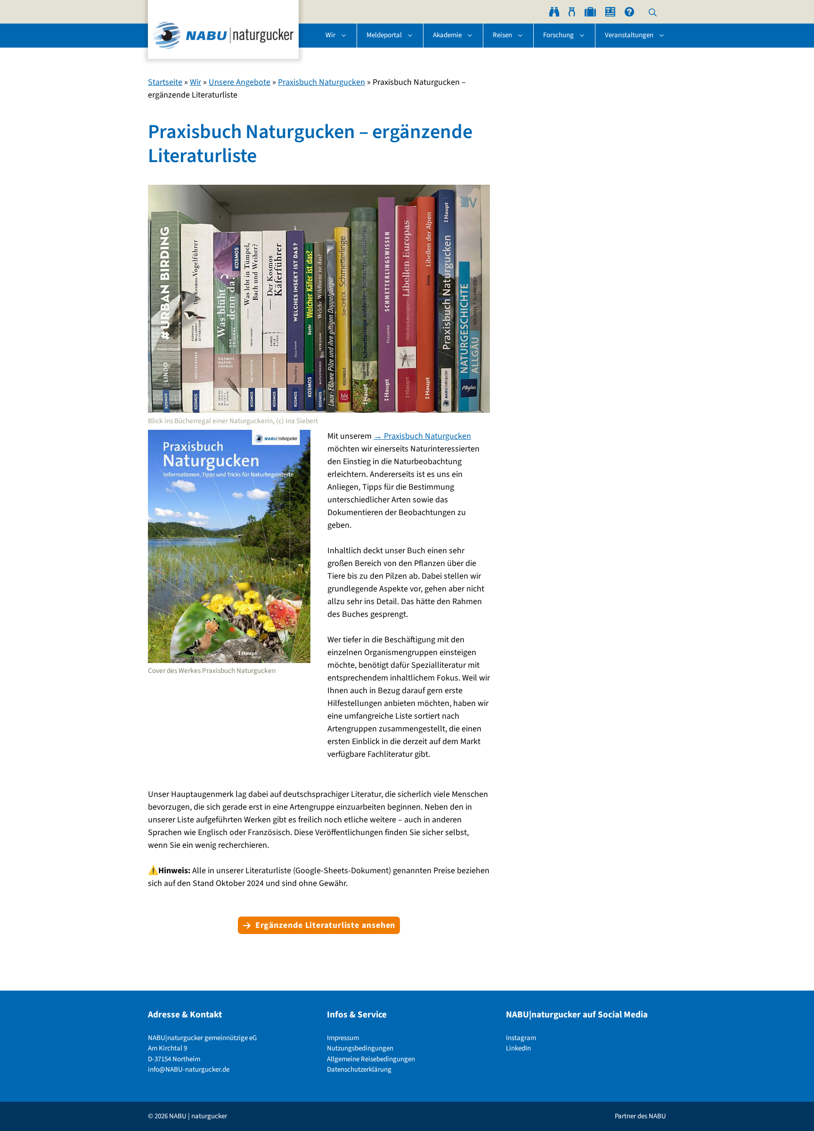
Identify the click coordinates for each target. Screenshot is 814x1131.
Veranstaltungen (629, 35)
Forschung (558, 35)
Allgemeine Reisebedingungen (371, 1059)
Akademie (447, 35)
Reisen (502, 35)
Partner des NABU (640, 1116)
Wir (330, 35)
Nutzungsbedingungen (360, 1048)
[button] (652, 11)
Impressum (343, 1038)
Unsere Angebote (239, 82)
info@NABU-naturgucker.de (188, 1069)
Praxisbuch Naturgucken (321, 82)
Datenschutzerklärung (359, 1069)
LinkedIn (518, 1048)
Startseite (165, 82)
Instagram (521, 1038)
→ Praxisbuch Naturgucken (422, 436)
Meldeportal (384, 35)
